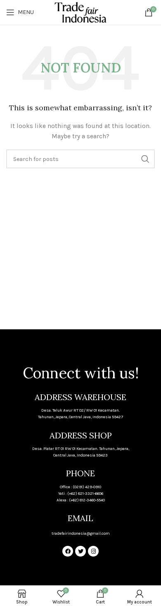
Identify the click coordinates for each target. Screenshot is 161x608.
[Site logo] (80, 11)
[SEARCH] (145, 158)
